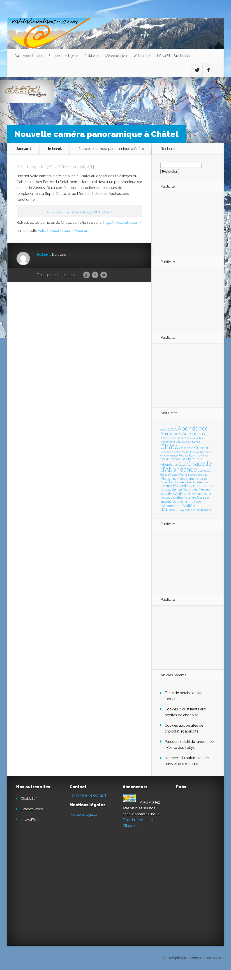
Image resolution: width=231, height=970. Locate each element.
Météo (181, 478)
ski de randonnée (195, 493)
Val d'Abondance (180, 504)
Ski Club (174, 493)
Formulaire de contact (87, 795)
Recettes (166, 486)
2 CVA (163, 429)
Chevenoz (194, 441)
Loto (175, 474)
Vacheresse (183, 501)
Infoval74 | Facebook (173, 55)
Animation (170, 433)
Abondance (193, 428)
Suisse (203, 497)
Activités (92, 55)
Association (197, 438)
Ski (163, 493)
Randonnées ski (197, 482)
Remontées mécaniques (193, 486)
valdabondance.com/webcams (64, 230)
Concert (202, 447)
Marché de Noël (197, 474)
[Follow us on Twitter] (196, 70)
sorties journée (184, 497)
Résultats (165, 489)
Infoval (55, 149)
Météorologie (116, 55)
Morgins (168, 478)
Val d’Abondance (28, 55)
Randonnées (177, 482)
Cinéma (187, 448)
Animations (193, 433)
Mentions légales (83, 814)
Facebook (95, 275)
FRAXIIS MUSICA (170, 459)
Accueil (23, 149)
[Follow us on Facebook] (208, 70)
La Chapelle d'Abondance (186, 466)
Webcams (142, 55)
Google (86, 275)
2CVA (172, 429)
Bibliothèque (167, 441)
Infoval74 (28, 819)
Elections (165, 452)
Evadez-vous (32, 809)
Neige (190, 478)
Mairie (182, 474)
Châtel (170, 447)
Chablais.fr (29, 799)
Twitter (103, 275)
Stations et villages (63, 55)
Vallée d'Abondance (177, 507)
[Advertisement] (185, 224)
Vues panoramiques (198, 509)
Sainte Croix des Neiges (191, 489)
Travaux (165, 502)
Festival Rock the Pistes (193, 455)
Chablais (181, 441)
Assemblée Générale (174, 438)
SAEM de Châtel (102, 212)
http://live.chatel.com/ (122, 222)
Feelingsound (180, 452)
